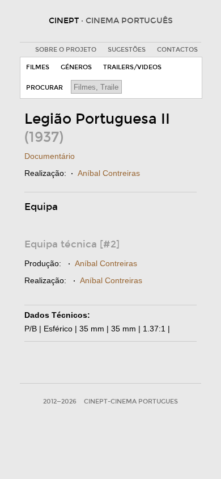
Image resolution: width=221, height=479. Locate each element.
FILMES (37, 67)
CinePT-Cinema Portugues (131, 401)
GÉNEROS (76, 67)
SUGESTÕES (127, 49)
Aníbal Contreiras (109, 173)
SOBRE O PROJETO (65, 49)
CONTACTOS (177, 49)
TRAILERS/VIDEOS (132, 67)
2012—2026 (59, 401)
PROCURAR (44, 87)
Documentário (49, 156)
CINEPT (111, 21)
